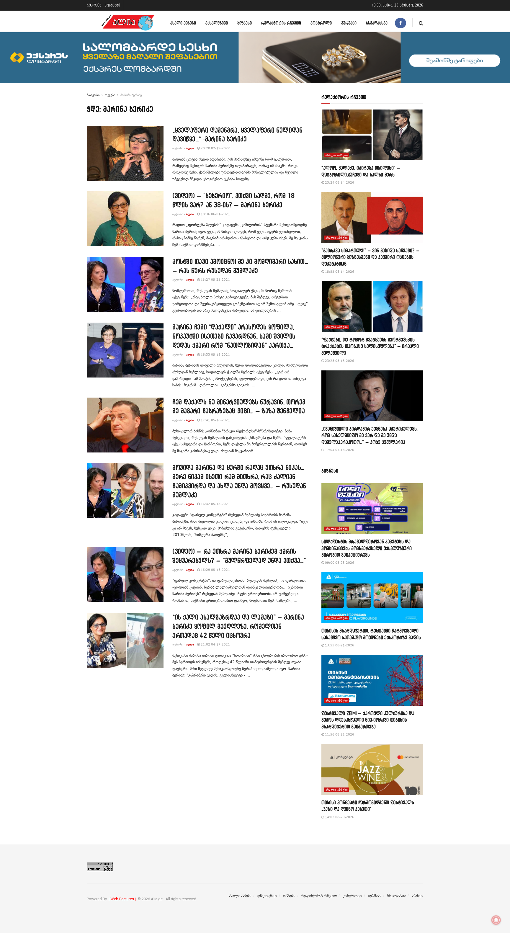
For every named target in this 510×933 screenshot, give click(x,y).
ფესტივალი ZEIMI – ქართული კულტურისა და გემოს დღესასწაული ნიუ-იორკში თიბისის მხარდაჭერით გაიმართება (367, 719)
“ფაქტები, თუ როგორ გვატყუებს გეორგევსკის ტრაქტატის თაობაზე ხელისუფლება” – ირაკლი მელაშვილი (370, 346)
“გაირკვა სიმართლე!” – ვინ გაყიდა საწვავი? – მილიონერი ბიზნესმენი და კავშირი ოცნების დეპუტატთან (370, 257)
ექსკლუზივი (216, 22)
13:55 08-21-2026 (339, 645)
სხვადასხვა (377, 22)
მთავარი (93, 95)
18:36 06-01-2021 (215, 214)
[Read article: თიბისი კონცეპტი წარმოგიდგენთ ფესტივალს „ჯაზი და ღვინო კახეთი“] (372, 769)
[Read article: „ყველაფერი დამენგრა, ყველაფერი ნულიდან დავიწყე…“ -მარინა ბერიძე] (125, 153)
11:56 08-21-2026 (339, 734)
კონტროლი (321, 22)
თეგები (110, 95)
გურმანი (349, 22)
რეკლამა (94, 5)
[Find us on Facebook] (400, 22)
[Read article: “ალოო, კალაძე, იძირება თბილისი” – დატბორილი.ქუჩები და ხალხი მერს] (372, 135)
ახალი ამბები (183, 22)
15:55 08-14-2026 (339, 272)
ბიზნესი (244, 22)
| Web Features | (122, 899)
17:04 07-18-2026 (339, 450)
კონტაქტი (112, 5)
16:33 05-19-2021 (215, 355)
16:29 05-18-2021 (215, 570)
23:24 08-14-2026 (339, 182)
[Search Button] (421, 22)
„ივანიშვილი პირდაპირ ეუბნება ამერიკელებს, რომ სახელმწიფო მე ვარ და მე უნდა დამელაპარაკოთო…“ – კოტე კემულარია (369, 435)
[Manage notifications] (496, 920)
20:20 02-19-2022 (215, 148)
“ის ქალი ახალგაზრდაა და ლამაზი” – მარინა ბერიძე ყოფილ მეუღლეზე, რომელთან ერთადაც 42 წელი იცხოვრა (238, 626)
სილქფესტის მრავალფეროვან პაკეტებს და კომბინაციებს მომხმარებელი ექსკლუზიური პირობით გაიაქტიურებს (366, 548)
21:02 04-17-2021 (215, 644)
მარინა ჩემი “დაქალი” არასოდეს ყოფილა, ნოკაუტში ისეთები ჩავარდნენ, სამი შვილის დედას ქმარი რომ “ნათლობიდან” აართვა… (233, 336)
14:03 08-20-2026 (339, 817)
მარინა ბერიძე (131, 95)
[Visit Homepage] (128, 23)
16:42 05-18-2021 (215, 504)
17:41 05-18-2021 (215, 420)
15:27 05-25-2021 (215, 280)
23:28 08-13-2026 (339, 361)
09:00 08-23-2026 (339, 563)
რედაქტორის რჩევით (281, 22)
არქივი (417, 895)
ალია (190, 148)
